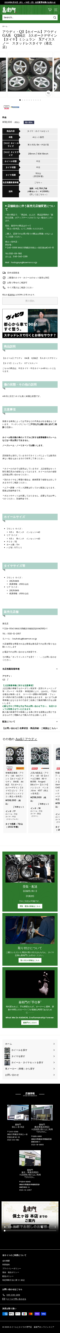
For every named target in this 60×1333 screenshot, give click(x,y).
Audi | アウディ (26, 739)
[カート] (49, 10)
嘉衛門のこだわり (30, 1022)
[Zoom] (48, 93)
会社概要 (6, 1260)
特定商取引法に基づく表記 (13, 1280)
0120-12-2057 (25, 1190)
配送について (8, 721)
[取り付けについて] (30, 930)
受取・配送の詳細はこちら (30, 906)
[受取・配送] (30, 869)
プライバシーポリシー (11, 1268)
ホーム (5, 26)
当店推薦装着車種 (11, 668)
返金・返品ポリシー (10, 1272)
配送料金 (11, 295)
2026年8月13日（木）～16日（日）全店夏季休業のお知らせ (30, 2)
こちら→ (38, 182)
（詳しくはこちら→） (38, 194)
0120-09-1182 (13, 1140)
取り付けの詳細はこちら (30, 960)
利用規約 (6, 1264)
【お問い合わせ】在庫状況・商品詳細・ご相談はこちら (29, 728)
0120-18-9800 (37, 1144)
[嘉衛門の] (30, 984)
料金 (4, 117)
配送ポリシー (8, 1276)
